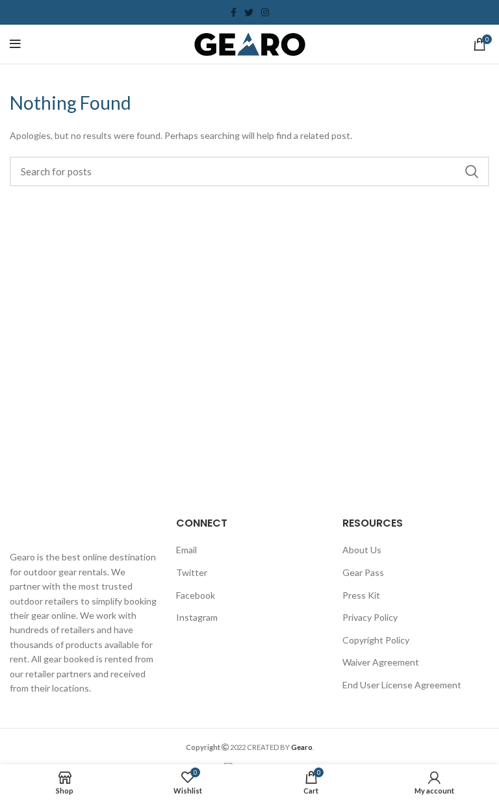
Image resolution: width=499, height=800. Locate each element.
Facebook (195, 595)
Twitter (191, 572)
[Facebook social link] (233, 12)
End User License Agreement (401, 684)
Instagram (197, 617)
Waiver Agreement (380, 662)
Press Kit (361, 595)
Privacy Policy (370, 617)
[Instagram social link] (265, 12)
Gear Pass (363, 572)
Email (186, 549)
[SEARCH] (471, 171)
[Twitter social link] (248, 12)
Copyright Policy (375, 639)
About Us (361, 549)
